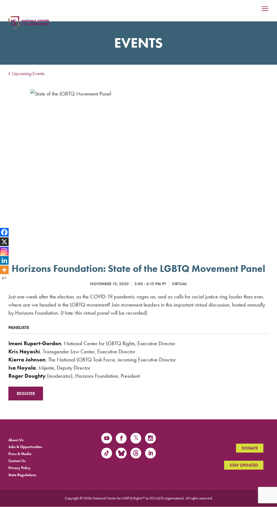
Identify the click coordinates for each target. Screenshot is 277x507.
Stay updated (244, 465)
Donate (250, 448)
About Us (16, 439)
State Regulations (22, 474)
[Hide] (4, 278)
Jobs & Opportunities (25, 447)
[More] (4, 270)
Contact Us (17, 461)
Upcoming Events (27, 74)
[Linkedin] (4, 260)
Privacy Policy (19, 467)
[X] (4, 241)
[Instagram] (4, 251)
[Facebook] (4, 232)
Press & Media (19, 454)
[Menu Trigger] (265, 9)
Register (26, 393)
